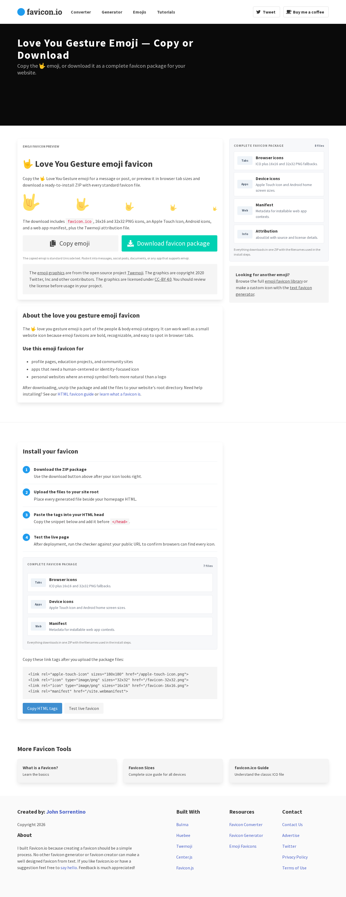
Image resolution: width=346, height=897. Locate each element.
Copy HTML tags (42, 708)
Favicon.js (185, 867)
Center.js (184, 857)
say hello (69, 867)
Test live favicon (84, 708)
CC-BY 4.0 (163, 279)
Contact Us (292, 824)
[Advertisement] (252, 75)
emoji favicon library (284, 281)
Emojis (139, 12)
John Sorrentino (66, 811)
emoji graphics (51, 272)
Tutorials (166, 12)
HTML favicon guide (76, 394)
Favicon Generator (246, 835)
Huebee (183, 835)
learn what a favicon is (120, 394)
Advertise (291, 835)
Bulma (182, 824)
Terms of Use (294, 867)
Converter (81, 12)
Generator (112, 12)
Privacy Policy (295, 857)
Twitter (289, 846)
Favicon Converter (245, 824)
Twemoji (135, 272)
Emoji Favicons (243, 846)
